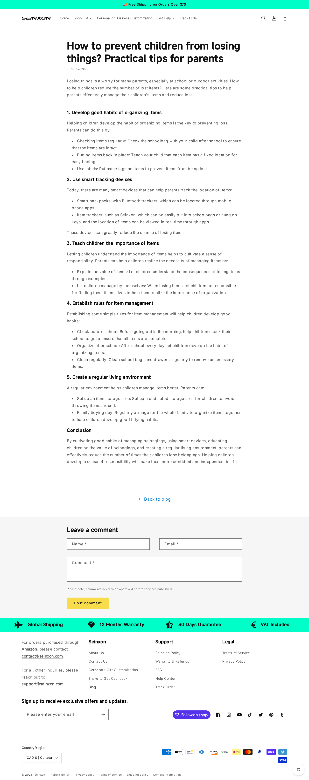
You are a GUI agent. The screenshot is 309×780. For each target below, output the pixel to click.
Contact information (167, 774)
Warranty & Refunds (172, 661)
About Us (96, 652)
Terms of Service (236, 652)
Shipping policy (137, 774)
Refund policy (60, 774)
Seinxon (40, 774)
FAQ (158, 669)
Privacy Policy (233, 661)
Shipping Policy (168, 652)
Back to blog (157, 499)
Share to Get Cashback (108, 678)
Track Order (165, 687)
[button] (263, 18)
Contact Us (98, 661)
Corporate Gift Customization (113, 669)
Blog (92, 687)
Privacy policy (84, 774)
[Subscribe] (103, 714)
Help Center (165, 678)
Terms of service (110, 774)
